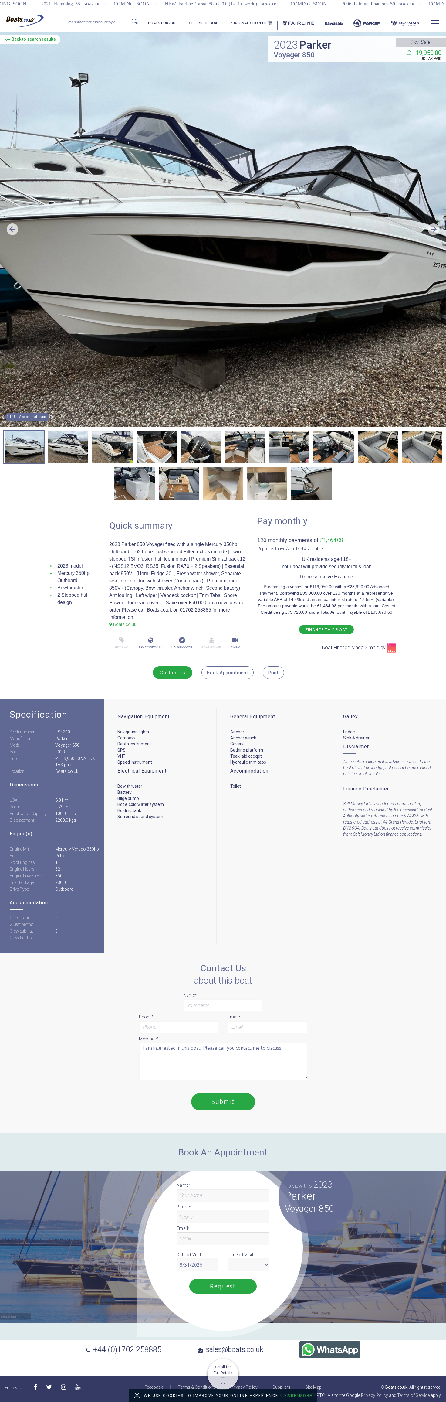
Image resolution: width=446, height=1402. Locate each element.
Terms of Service (413, 1395)
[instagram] (63, 1387)
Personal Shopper (249, 23)
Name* (190, 995)
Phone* (146, 1017)
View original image (32, 416)
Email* (234, 1017)
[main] (25, 20)
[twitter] (49, 1387)
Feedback (153, 1387)
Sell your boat (204, 23)
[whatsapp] (329, 1349)
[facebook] (35, 1387)
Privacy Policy (244, 1387)
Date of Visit (189, 1255)
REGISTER (91, 4)
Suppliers (281, 1387)
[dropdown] (435, 25)
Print (273, 672)
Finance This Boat (326, 629)
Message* (149, 1039)
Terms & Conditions (197, 1387)
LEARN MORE (297, 1395)
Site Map (313, 1387)
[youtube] (77, 1387)
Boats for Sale (163, 23)
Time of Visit (241, 1255)
